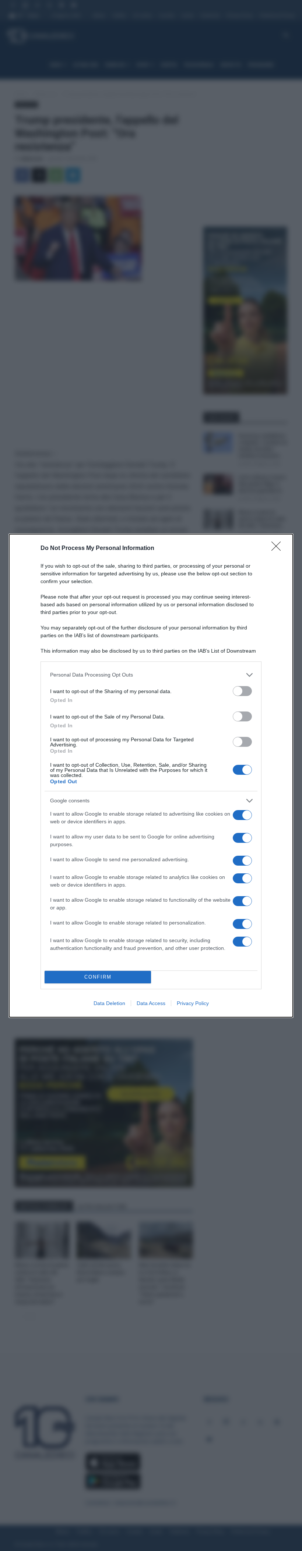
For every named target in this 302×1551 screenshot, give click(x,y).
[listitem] (151, 675)
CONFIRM (98, 977)
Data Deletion (109, 1003)
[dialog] (151, 775)
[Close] (278, 549)
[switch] (242, 691)
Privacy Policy (193, 1003)
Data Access (151, 1003)
